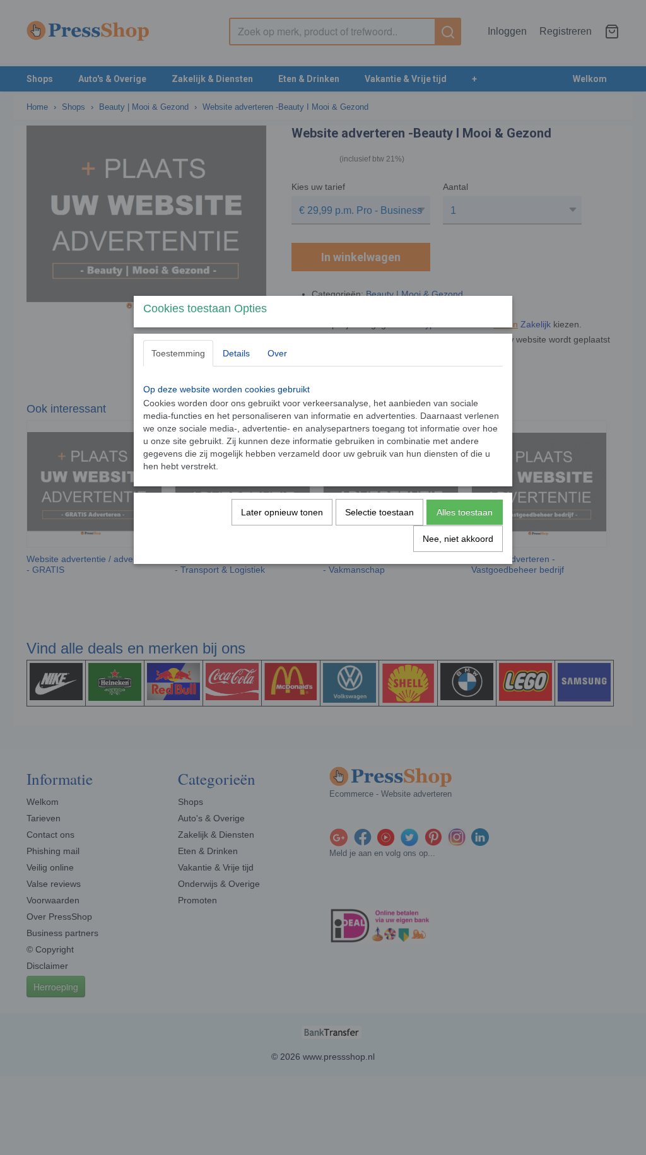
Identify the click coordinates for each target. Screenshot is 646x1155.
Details (236, 353)
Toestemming (178, 353)
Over (277, 353)
